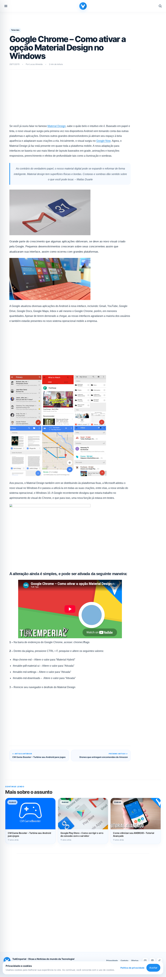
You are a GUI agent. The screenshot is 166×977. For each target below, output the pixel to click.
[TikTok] (159, 960)
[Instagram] (152, 960)
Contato (124, 960)
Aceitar (153, 967)
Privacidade (112, 960)
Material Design (56, 126)
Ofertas (134, 960)
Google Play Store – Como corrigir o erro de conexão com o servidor (81, 834)
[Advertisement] (70, 99)
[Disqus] (83, 899)
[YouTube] (145, 960)
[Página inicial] (83, 6)
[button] (6, 6)
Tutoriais (15, 30)
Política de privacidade (132, 967)
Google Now (103, 140)
